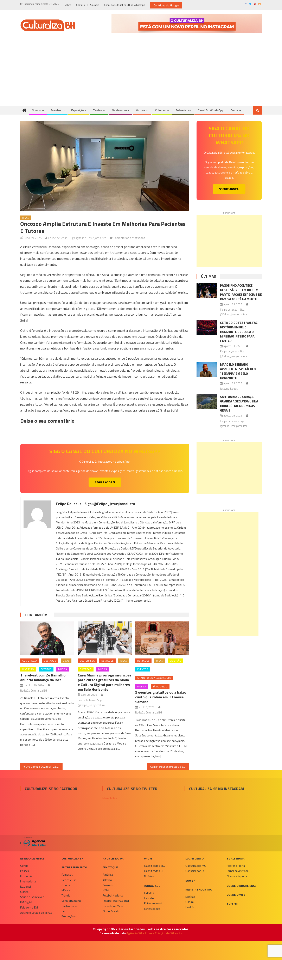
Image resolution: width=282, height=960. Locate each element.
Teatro (97, 110)
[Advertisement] (141, 75)
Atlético (107, 880)
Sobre (67, 5)
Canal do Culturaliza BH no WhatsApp (124, 5)
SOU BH (190, 880)
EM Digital (26, 902)
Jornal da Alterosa (238, 871)
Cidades (149, 893)
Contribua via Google (166, 5)
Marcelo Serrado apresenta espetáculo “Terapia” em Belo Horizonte (238, 371)
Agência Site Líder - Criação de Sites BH (154, 933)
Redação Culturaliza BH (33, 690)
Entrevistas (183, 110)
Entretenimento (74, 867)
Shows (36, 110)
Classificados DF (154, 871)
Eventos (56, 110)
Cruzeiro (108, 885)
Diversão (28, 669)
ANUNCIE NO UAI (113, 858)
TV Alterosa (235, 858)
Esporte (149, 898)
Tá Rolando (160, 686)
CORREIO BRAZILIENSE (241, 885)
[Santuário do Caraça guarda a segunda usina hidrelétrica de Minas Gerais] (207, 401)
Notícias (149, 876)
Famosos (67, 874)
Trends (66, 895)
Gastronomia (120, 110)
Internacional (28, 881)
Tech (64, 911)
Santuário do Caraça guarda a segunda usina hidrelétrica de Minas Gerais (239, 403)
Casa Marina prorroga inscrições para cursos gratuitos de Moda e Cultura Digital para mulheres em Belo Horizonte (105, 682)
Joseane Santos (229, 389)
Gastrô (189, 907)
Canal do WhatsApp (211, 110)
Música (62, 669)
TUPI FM (232, 903)
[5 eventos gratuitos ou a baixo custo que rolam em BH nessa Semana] (162, 638)
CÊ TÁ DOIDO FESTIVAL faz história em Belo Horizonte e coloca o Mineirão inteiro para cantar (239, 331)
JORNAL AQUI (152, 885)
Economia (26, 876)
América (108, 874)
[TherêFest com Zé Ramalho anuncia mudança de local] (47, 638)
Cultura (24, 891)
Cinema (66, 885)
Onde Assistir (111, 911)
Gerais (24, 865)
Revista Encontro (198, 889)
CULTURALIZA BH (72, 858)
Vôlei (106, 890)
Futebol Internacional (116, 900)
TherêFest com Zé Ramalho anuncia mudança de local (42, 677)
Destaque (50, 661)
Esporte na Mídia (113, 906)
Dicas (25, 218)
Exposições (78, 110)
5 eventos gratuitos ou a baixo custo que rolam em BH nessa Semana (160, 697)
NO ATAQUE (110, 867)
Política (24, 871)
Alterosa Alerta (236, 865)
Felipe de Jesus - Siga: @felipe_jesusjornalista (77, 238)
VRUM (148, 858)
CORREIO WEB (236, 894)
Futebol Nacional (113, 895)
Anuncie (94, 5)
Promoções (69, 916)
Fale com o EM (29, 907)
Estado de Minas (32, 858)
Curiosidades (152, 908)
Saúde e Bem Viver (32, 897)
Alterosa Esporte (237, 876)
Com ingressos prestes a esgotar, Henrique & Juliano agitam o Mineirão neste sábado (169, 766)
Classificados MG (154, 865)
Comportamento (72, 900)
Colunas (160, 110)
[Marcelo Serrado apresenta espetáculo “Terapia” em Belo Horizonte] (207, 369)
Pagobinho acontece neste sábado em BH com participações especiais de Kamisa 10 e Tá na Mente (241, 292)
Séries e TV (69, 880)
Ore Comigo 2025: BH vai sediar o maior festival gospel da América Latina (44, 766)
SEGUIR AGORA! (105, 482)
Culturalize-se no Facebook (51, 788)
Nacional (25, 886)
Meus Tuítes (109, 798)
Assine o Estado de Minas (36, 912)
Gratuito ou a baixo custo (154, 678)
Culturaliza (29, 661)
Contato (80, 5)
